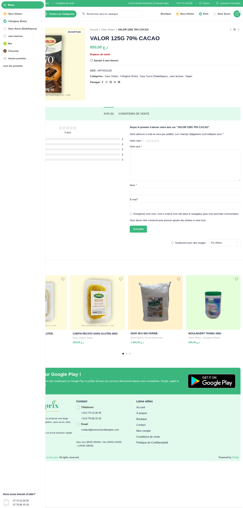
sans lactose (176, 76)
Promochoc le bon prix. (46, 457)
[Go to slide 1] (123, 353)
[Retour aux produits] (235, 30)
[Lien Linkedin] (115, 82)
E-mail (134, 199)
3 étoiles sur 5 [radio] (152, 141)
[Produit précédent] (231, 30)
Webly (235, 457)
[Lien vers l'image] (212, 380)
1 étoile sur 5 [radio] (147, 141)
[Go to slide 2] (126, 353)
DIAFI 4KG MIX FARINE (144, 333)
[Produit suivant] (239, 30)
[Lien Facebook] (102, 82)
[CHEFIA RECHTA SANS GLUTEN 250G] (97, 302)
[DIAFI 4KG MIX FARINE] (155, 302)
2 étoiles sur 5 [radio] (149, 141)
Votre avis (136, 146)
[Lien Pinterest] (111, 82)
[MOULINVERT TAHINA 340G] (213, 302)
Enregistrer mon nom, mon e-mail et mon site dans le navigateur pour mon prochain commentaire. (186, 213)
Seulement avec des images (190, 242)
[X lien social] (106, 82)
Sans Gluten (108, 29)
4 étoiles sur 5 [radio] (155, 141)
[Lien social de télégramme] (119, 82)
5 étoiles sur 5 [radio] (157, 141)
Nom (133, 185)
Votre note (136, 140)
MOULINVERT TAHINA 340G (204, 333)
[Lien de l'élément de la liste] (152, 407)
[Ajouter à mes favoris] (63, 279)
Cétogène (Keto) (129, 76)
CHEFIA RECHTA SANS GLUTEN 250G (95, 333)
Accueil (94, 29)
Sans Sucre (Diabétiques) (154, 76)
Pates (90, 337)
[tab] (109, 113)
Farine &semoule (154, 337)
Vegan (188, 76)
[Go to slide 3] (130, 353)
